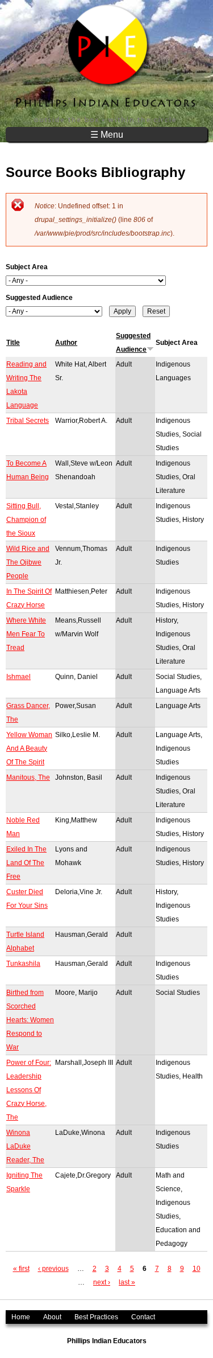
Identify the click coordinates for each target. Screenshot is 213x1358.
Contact (143, 1317)
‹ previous (53, 1269)
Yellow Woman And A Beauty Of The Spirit (29, 748)
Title (13, 343)
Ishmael (18, 677)
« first (21, 1269)
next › (101, 1282)
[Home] (106, 63)
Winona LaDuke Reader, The (25, 1146)
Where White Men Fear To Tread (26, 634)
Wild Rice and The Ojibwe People (27, 562)
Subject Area (27, 267)
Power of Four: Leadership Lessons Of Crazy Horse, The (28, 1090)
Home (20, 1317)
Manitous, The (28, 777)
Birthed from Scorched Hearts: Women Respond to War (30, 1020)
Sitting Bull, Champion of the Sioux (26, 519)
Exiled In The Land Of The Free (26, 862)
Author (66, 343)
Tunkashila (23, 964)
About (52, 1317)
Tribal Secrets (27, 421)
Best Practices (96, 1317)
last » (127, 1282)
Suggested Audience (39, 298)
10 (197, 1269)
